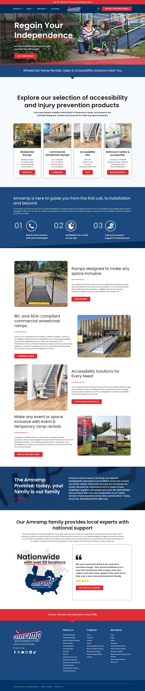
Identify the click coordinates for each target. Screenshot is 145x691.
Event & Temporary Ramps (71, 640)
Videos (113, 640)
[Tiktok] (34, 652)
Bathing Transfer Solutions (71, 662)
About (29, 9)
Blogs (112, 638)
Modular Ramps (68, 643)
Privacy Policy (58, 687)
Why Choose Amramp (93, 651)
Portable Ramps (68, 649)
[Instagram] (26, 652)
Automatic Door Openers (71, 668)
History (89, 643)
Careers (89, 640)
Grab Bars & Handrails (70, 660)
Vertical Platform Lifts (70, 657)
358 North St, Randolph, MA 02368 (24, 644)
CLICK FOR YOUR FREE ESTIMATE (81, 2)
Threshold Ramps (68, 646)
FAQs (112, 635)
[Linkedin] (30, 652)
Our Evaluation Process (118, 646)
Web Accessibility (46, 687)
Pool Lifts (66, 654)
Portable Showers (68, 665)
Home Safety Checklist (118, 659)
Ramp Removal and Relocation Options (120, 655)
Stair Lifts (66, 651)
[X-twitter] (18, 652)
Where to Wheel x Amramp (95, 649)
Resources (41, 9)
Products (17, 9)
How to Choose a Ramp (118, 649)
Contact (89, 657)
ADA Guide (114, 662)
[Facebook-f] (14, 652)
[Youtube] (22, 652)
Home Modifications (69, 671)
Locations (55, 9)
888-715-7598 (58, 2)
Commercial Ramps (69, 638)
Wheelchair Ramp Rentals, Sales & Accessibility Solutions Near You (72, 70)
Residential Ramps (69, 635)
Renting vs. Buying (116, 651)
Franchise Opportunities (94, 654)
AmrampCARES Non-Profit (95, 646)
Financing (114, 643)
